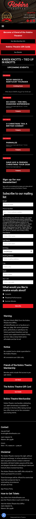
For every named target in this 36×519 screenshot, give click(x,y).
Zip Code (6, 279)
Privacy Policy (24, 230)
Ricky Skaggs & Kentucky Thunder (17, 81)
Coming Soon (18, 86)
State (4, 271)
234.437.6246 (31, 13)
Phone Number (8, 208)
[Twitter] (31, 21)
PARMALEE (11, 143)
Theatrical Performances (13, 298)
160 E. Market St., (7, 506)
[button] (3, 26)
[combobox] (5, 212)
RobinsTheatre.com (12, 325)
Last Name (6, 240)
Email (5, 201)
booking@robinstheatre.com (10, 433)
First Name (6, 232)
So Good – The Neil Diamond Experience (18, 103)
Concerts (8, 294)
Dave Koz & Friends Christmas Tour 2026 (18, 163)
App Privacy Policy (7, 489)
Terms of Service (10, 230)
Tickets (18, 111)
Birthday (5, 248)
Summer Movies (10, 301)
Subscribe (18, 306)
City (4, 263)
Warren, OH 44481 (29, 17)
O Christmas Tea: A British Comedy (16, 125)
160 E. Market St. (29, 15)
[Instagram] (34, 21)
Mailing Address (8, 255)
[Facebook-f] (28, 21)
